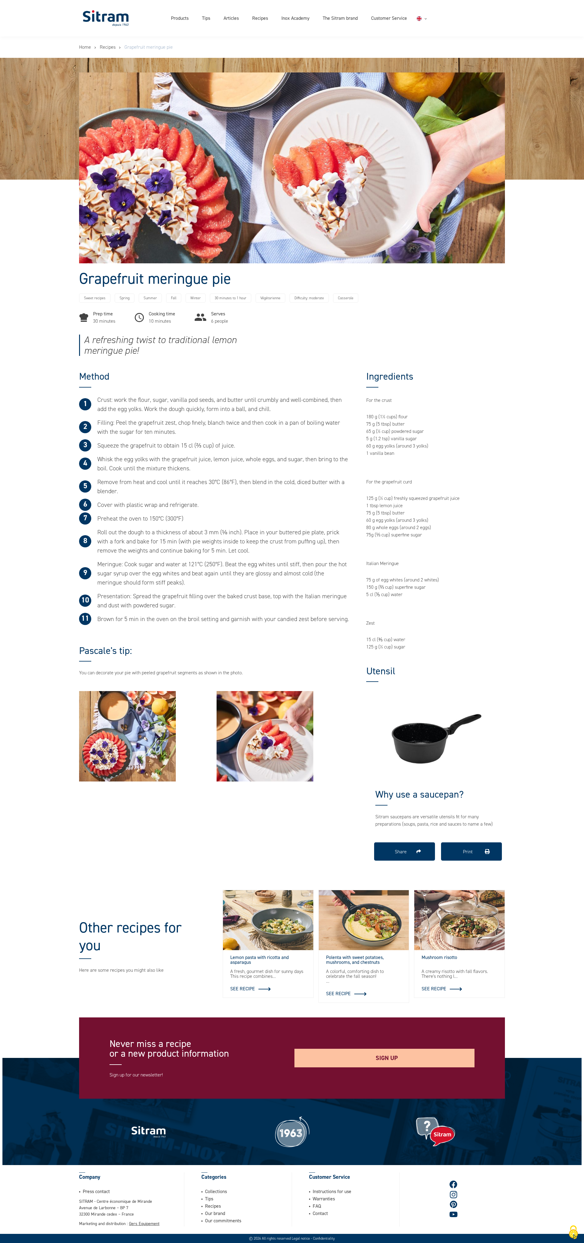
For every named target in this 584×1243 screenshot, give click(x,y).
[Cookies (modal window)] (573, 1232)
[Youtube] (453, 1215)
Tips (206, 18)
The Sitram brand (340, 18)
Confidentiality (324, 1238)
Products (180, 18)
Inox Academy (295, 18)
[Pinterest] (454, 1204)
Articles (231, 18)
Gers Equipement (144, 1223)
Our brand (215, 1213)
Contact (320, 1213)
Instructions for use (332, 1191)
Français (432, 26)
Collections (216, 1191)
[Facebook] (454, 1184)
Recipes (260, 18)
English (431, 19)
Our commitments (223, 1220)
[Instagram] (454, 1194)
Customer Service (389, 18)
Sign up (387, 1058)
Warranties (324, 1199)
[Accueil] (105, 18)
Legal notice (301, 1238)
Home (85, 47)
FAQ (317, 1206)
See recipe (242, 988)
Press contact (96, 1191)
